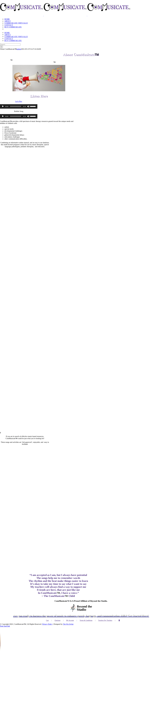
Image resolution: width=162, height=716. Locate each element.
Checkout (57, 611)
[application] (18, 106)
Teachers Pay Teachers (105, 611)
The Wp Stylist (68, 615)
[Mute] (28, 106)
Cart (47, 611)
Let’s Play (18, 101)
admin (19, 49)
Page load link (5, 617)
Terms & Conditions (86, 611)
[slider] (33, 106)
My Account (70, 611)
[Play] (3, 106)
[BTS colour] (81, 602)
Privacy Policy (47, 615)
